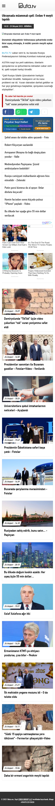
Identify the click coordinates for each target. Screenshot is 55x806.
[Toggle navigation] (4, 5)
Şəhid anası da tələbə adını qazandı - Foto (27, 137)
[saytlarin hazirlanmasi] (27, 124)
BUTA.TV (7, 53)
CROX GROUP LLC (25, 799)
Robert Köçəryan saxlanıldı (19, 145)
